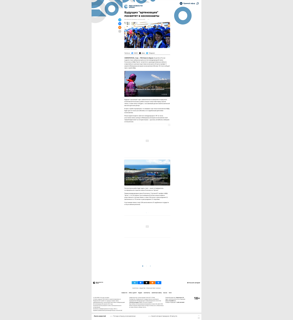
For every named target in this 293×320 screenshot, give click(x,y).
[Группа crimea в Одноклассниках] (152, 282)
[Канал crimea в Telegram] (134, 282)
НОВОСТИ (124, 293)
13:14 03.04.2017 (127, 19)
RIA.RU (165, 293)
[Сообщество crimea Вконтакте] (140, 282)
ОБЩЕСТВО (142, 288)
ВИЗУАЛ (158, 288)
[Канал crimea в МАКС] (158, 282)
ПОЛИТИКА (135, 288)
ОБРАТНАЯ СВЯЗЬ (157, 293)
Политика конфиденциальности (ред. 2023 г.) (105, 309)
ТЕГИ (170, 293)
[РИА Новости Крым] (133, 6)
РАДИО (140, 293)
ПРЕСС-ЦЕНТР (133, 293)
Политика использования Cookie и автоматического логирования (107, 306)
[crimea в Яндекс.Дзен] (146, 282)
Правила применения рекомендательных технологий (107, 310)
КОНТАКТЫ (147, 293)
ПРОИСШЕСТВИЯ (151, 288)
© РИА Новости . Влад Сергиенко (130, 49)
